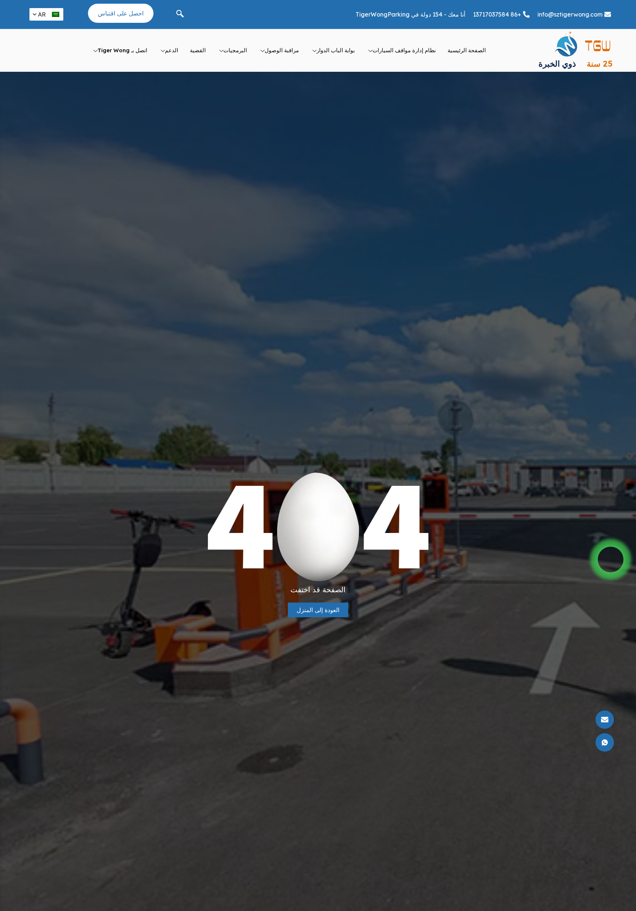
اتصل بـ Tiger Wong (122, 50)
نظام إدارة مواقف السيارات (404, 50)
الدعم (171, 50)
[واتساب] (610, 559)
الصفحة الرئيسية (467, 50)
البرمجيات (235, 50)
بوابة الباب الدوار (336, 50)
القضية (198, 50)
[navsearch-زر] (180, 14)
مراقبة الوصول (282, 50)
